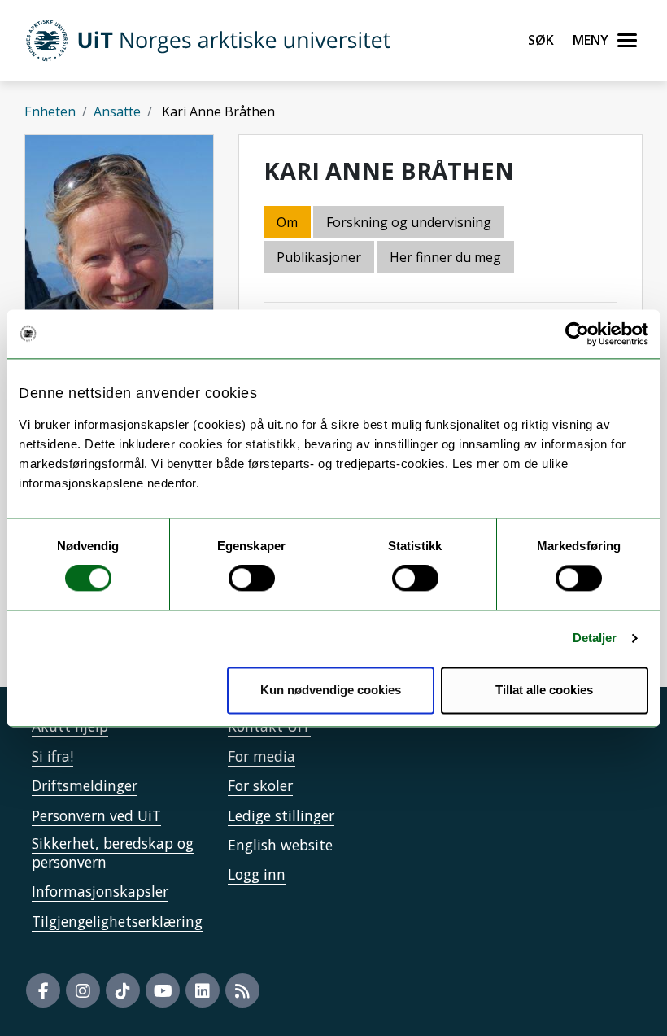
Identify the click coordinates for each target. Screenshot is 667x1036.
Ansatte (117, 111)
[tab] (320, 258)
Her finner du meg (445, 257)
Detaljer (595, 638)
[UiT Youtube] (163, 990)
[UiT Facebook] (43, 990)
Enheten (50, 111)
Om (287, 222)
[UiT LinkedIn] (202, 990)
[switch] (252, 579)
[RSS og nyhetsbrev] (242, 990)
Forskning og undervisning (408, 222)
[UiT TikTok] (123, 990)
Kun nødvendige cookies (330, 690)
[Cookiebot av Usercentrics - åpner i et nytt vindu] (577, 333)
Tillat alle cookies (544, 690)
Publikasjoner (319, 257)
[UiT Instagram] (83, 990)
